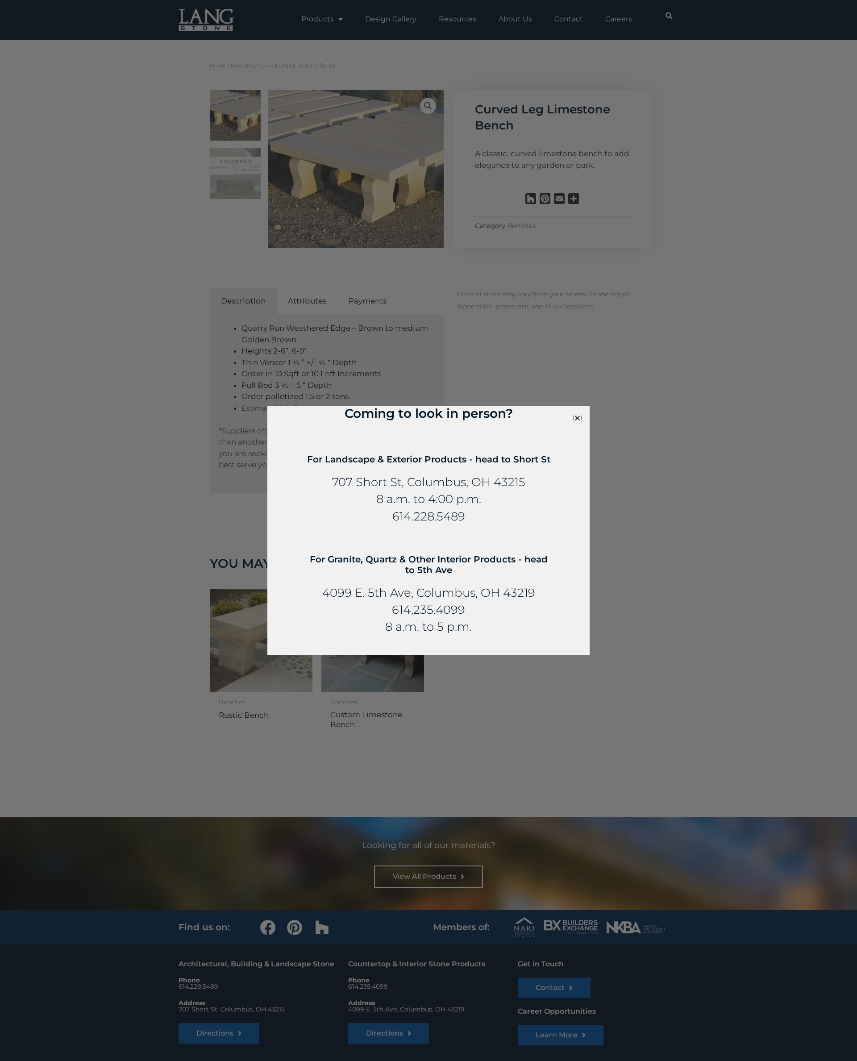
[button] (577, 418)
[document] (428, 530)
